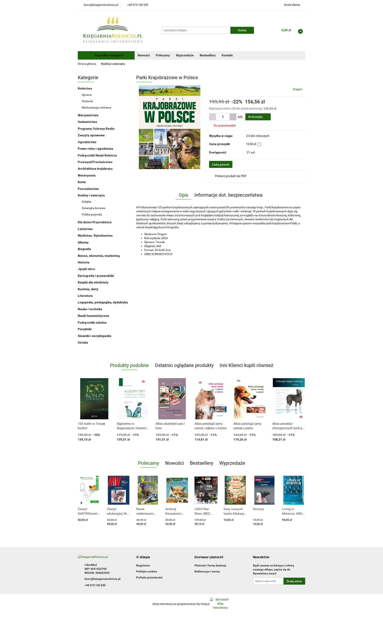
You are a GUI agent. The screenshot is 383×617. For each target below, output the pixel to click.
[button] (143, 557)
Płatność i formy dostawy (210, 565)
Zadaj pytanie (220, 164)
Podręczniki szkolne (92, 322)
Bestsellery (208, 55)
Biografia (85, 249)
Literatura (86, 296)
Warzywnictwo (88, 115)
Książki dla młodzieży (93, 282)
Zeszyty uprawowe (91, 135)
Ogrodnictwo (87, 142)
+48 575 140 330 (95, 585)
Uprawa (87, 94)
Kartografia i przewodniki (96, 276)
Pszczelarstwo (88, 189)
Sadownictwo (87, 122)
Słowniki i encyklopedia (95, 336)
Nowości (144, 55)
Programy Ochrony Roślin (96, 129)
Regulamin (143, 565)
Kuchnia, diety (88, 289)
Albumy (83, 242)
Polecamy (163, 55)
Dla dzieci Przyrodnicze (95, 222)
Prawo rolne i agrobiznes (95, 149)
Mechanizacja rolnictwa (96, 107)
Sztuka (83, 342)
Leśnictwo (85, 229)
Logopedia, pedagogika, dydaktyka (103, 302)
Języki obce (87, 269)
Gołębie (86, 201)
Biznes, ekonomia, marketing (99, 256)
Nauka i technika (90, 309)
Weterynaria (87, 175)
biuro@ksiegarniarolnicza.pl (102, 578)
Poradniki (85, 329)
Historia (84, 262)
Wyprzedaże (185, 55)
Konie (82, 182)
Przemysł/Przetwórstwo (95, 162)
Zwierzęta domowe (93, 208)
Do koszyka (255, 116)
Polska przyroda (92, 214)
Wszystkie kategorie (108, 55)
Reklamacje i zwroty (207, 571)
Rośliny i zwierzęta (92, 195)
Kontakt (227, 55)
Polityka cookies (146, 571)
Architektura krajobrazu (95, 168)
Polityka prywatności (149, 577)
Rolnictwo (85, 88)
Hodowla (87, 101)
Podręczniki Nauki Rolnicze (97, 155)
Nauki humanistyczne (94, 316)
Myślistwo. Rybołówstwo (95, 235)
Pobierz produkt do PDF (230, 176)
